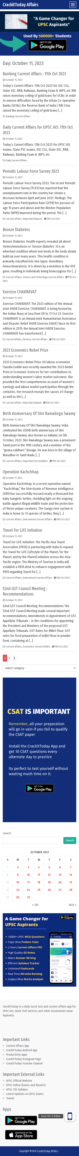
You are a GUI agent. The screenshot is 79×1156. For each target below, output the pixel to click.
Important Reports (32, 218)
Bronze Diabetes (16, 229)
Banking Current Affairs (18, 116)
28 (70, 890)
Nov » (72, 905)
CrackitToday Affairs (20, 5)
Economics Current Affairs (36, 646)
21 (70, 882)
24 (28, 890)
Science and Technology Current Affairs (43, 277)
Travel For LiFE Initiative (22, 530)
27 (60, 890)
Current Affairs (14, 218)
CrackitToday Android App (21, 1050)
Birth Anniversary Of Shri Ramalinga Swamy (39, 413)
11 (39, 874)
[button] (70, 1116)
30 (17, 897)
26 (49, 890)
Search (7, 833)
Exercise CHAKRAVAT (20, 291)
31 (28, 897)
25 (38, 890)
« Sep (35, 905)
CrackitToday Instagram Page (23, 1059)
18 (38, 882)
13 (60, 874)
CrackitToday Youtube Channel (24, 1063)
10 (28, 874)
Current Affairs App (17, 1046)
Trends (10, 1098)
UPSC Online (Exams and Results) (26, 1085)
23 (17, 890)
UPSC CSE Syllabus (17, 1089)
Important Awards (32, 402)
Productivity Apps (16, 1054)
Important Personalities (35, 461)
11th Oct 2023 (53, 218)
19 (49, 882)
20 (60, 882)
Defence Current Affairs (35, 339)
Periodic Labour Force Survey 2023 (31, 171)
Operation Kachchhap (21, 471)
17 (28, 882)
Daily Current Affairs (16, 160)
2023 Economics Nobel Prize (25, 350)
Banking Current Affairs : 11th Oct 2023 (34, 73)
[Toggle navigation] (72, 4)
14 (70, 874)
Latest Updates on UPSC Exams (25, 1094)
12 (49, 874)
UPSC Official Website (19, 1080)
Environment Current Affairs (37, 519)
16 (17, 882)
